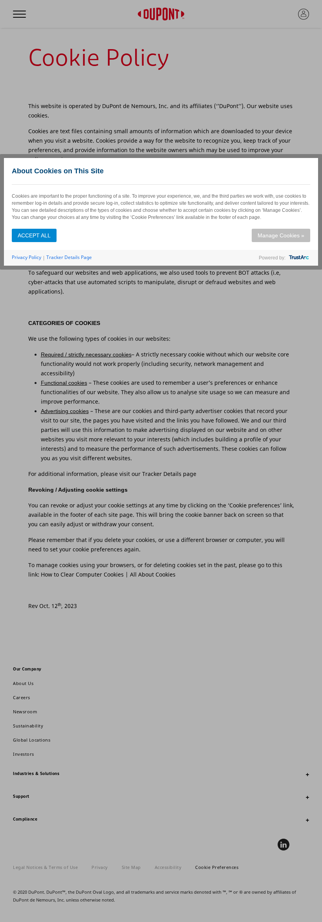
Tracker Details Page (69, 257)
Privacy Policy (26, 257)
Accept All (34, 235)
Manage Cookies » (281, 235)
